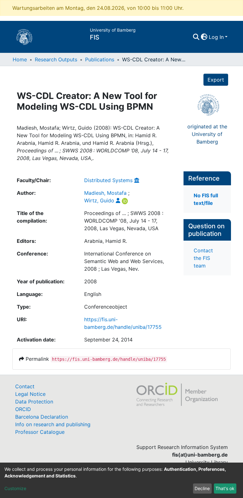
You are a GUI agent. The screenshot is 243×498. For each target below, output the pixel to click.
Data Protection (34, 401)
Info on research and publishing (52, 424)
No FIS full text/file (206, 199)
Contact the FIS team (203, 258)
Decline (202, 488)
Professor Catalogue (40, 432)
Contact (24, 386)
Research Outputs (56, 59)
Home (20, 59)
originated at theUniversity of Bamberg (207, 134)
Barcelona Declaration (41, 417)
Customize (15, 488)
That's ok (224, 488)
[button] (204, 37)
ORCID (23, 409)
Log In (216, 37)
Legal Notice (30, 394)
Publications (99, 59)
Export (216, 80)
